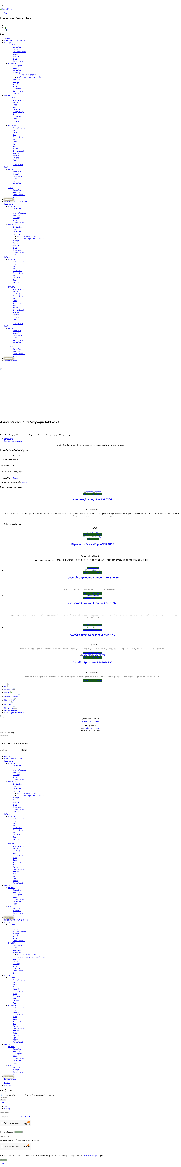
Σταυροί (16, 49)
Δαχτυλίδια (17, 47)
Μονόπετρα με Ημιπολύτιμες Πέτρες (31, 77)
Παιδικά (7, 167)
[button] (2, 34)
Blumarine (17, 144)
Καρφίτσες (17, 88)
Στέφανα (16, 93)
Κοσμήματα (8, 42)
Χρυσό (15, 478)
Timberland (17, 116)
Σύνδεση (7, 1083)
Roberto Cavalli (18, 151)
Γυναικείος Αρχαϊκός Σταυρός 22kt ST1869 (93, 577)
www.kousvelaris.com (90, 721)
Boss (14, 107)
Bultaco (16, 155)
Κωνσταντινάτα (19, 61)
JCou (14, 146)
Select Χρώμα (9, 524)
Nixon (15, 114)
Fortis (15, 105)
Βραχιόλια (17, 54)
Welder (15, 148)
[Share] (3, 735)
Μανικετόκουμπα (19, 52)
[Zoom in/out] (7, 735)
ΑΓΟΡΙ (10, 188)
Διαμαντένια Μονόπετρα (26, 75)
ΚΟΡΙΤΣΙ (11, 169)
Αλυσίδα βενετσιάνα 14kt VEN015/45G (93, 634)
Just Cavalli (17, 153)
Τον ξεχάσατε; (25, 1116)
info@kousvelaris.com (91, 728)
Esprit (15, 160)
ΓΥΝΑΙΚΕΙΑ (12, 63)
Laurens (16, 121)
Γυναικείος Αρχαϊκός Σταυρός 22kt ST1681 (93, 603)
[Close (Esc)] (1, 735)
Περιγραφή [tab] (8, 439)
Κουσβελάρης (5, 13)
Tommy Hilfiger (18, 112)
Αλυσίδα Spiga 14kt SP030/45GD (93, 662)
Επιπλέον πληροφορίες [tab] (13, 441)
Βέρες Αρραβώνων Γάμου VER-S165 (92, 544)
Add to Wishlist (92, 532)
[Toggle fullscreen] (5, 735)
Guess (15, 118)
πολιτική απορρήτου (92, 1155)
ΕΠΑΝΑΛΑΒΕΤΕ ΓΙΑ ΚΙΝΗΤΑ (14, 40)
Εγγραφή (7, 1108)
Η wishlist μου (9, 1085)
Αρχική (7, 38)
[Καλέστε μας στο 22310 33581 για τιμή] (9, 429)
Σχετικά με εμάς (10, 360)
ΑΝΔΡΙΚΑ (11, 45)
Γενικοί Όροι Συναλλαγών (14, 712)
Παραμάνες (17, 171)
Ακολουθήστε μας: (7, 733)
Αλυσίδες (16, 56)
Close (2, 1102)
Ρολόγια (7, 95)
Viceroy (15, 123)
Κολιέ (15, 68)
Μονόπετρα (17, 72)
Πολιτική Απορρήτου (12, 710)
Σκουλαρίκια (17, 65)
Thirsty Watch (18, 165)
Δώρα (15, 185)
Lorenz (15, 102)
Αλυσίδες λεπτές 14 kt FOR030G (92, 499)
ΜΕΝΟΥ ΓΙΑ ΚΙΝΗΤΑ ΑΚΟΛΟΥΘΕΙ (16, 201)
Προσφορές (8, 199)
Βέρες (15, 59)
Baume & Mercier (19, 100)
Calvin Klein (17, 109)
